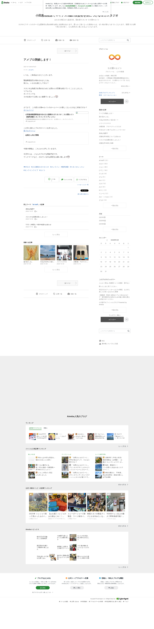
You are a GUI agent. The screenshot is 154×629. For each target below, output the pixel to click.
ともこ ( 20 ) (103, 167)
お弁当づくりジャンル (35, 428)
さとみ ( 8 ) (103, 173)
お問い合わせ (75, 601)
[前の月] (107, 240)
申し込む (111, 588)
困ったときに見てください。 (108, 286)
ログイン (148, 2)
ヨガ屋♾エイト (114, 68)
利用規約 (84, 601)
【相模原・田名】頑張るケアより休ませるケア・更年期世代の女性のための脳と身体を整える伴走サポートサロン (114, 297)
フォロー (113, 101)
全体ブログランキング (106, 93)
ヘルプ (126, 601)
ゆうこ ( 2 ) (103, 190)
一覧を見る (114, 148)
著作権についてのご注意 (110, 344)
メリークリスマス (105, 123)
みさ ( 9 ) (102, 187)
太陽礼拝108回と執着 (106, 143)
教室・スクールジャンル (107, 95)
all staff (31, 70)
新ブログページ (29, 131)
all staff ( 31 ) (103, 160)
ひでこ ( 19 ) (103, 170)
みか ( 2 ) (102, 180)
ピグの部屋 (120, 71)
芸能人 (45, 428)
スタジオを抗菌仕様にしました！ (110, 140)
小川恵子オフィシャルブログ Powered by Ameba (113, 303)
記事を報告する (84, 194)
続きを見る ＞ (125, 86)
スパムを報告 (64, 601)
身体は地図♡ (103, 133)
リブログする (83, 179)
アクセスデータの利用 (96, 601)
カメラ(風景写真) (100, 454)
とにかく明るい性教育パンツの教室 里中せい (114, 283)
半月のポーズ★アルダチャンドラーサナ (112, 130)
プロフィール (109, 71)
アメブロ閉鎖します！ (38, 59)
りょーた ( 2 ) (103, 193)
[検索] (128, 40)
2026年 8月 (115, 240)
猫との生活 (31, 454)
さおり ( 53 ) (103, 164)
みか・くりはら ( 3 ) (106, 197)
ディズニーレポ (66, 454)
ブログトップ (31, 40)
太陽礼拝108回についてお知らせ (110, 136)
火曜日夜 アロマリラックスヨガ (110, 126)
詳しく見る (77, 588)
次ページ (67, 51)
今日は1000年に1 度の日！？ (108, 120)
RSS (103, 341)
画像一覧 (61, 40)
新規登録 (137, 2)
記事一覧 (47, 40)
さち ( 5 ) (102, 177)
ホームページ (29, 110)
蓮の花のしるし (104, 117)
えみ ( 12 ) (102, 183)
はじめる (42, 588)
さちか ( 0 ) (103, 200)
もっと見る (56, 234)
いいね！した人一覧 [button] (83, 184)
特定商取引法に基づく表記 (113, 601)
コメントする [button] (68, 179)
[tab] (35, 428)
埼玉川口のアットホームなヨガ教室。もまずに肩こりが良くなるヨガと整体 (114, 291)
